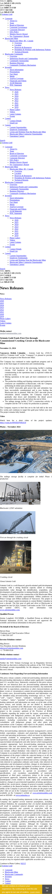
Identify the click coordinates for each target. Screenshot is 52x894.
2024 (16, 96)
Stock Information (16, 70)
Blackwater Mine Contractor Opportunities (26, 134)
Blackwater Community (14, 54)
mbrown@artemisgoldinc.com (11, 648)
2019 (16, 107)
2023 (16, 98)
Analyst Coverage (16, 78)
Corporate (8, 19)
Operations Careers (17, 136)
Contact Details (15, 121)
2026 (16, 92)
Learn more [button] (35, 892)
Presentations (15, 72)
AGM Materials (16, 83)
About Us (13, 21)
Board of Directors (17, 25)
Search (2, 140)
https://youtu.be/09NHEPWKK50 (13, 423)
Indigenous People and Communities (24, 58)
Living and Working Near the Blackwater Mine (28, 132)
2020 (16, 105)
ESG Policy (14, 32)
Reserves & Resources (23, 47)
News (7, 87)
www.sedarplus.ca (23, 795)
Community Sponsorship (19, 61)
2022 (16, 101)
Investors (8, 67)
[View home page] (6, 14)
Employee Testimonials (18, 130)
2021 (16, 103)
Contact (8, 118)
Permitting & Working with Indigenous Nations (33, 50)
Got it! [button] (47, 889)
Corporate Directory (17, 30)
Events (12, 116)
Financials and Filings (18, 81)
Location (18, 45)
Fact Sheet (14, 74)
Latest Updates (15, 114)
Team (12, 23)
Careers (8, 125)
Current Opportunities (18, 127)
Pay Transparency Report (19, 36)
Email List (14, 123)
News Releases (15, 90)
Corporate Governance (18, 27)
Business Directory (17, 63)
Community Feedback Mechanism (23, 65)
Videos (12, 112)
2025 (16, 94)
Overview (18, 43)
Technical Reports (21, 52)
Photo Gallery (15, 110)
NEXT (23, 863)
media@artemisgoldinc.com (10, 333)
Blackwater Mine (11, 38)
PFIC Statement (16, 85)
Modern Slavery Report (19, 34)
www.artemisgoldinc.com (10, 610)
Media (12, 76)
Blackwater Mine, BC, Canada (21, 41)
